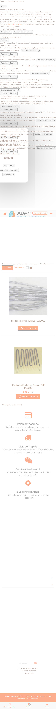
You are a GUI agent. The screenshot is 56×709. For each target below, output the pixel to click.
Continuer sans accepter (23, 32)
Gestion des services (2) (10, 106)
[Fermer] (1, 4)
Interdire (13, 54)
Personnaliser (9, 175)
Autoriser (4, 40)
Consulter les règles (15, 24)
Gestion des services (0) (31, 51)
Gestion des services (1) (10, 90)
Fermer (3, 7)
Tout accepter (6, 32)
